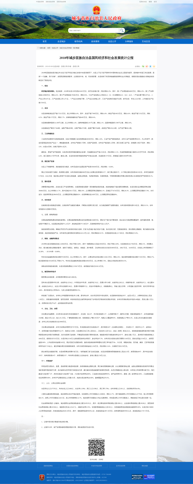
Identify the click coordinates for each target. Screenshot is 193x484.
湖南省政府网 (50, 2)
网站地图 (145, 466)
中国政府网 (40, 2)
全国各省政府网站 (72, 466)
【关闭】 (101, 459)
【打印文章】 (93, 459)
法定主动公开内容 (66, 48)
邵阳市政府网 (61, 2)
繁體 (150, 2)
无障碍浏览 (143, 2)
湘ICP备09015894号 (59, 480)
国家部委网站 (48, 466)
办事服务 (129, 41)
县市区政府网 (120, 466)
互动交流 (146, 41)
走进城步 (61, 41)
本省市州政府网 (96, 466)
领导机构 (78, 41)
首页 (155, 2)
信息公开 (112, 41)
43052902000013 (101, 480)
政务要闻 (95, 41)
